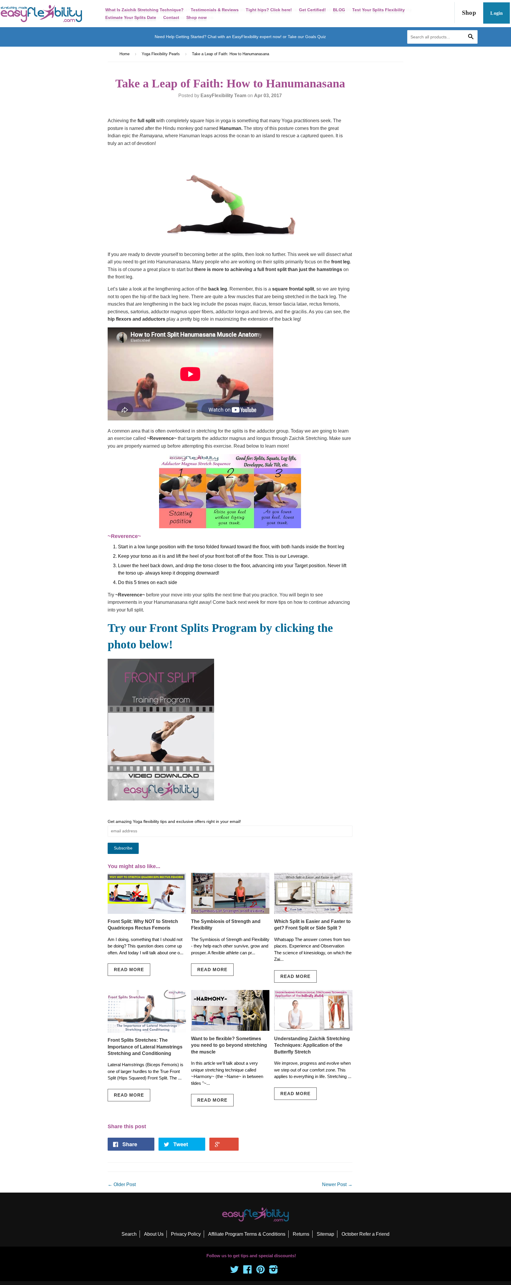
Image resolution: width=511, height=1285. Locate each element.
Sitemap (325, 1234)
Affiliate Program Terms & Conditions (246, 1234)
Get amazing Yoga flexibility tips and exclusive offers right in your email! (174, 821)
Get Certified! (312, 9)
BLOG (339, 9)
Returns (301, 1234)
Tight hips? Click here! (269, 9)
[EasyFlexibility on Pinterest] (260, 1271)
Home (124, 54)
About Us (154, 1234)
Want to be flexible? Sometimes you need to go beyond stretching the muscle (229, 1045)
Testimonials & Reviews (215, 9)
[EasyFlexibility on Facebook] (247, 1271)
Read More (129, 969)
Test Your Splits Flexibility (378, 9)
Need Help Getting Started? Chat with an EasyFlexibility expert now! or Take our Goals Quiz (240, 36)
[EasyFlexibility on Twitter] (234, 1271)
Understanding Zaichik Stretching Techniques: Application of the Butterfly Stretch (312, 1045)
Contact (171, 17)
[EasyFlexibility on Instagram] (273, 1271)
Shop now (196, 17)
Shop (469, 12)
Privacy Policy (186, 1234)
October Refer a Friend (365, 1234)
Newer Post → (337, 1184)
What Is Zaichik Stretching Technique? (144, 9)
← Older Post (122, 1184)
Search (129, 1234)
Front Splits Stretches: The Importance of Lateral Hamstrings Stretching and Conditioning (145, 1047)
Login (496, 13)
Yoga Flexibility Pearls (161, 54)
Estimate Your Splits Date (130, 17)
